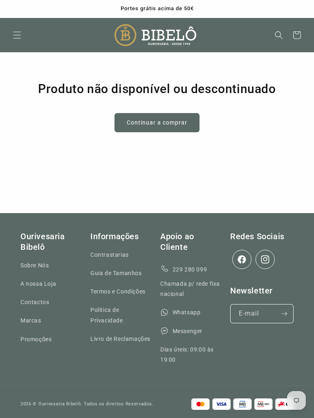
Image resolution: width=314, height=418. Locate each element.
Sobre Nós (34, 265)
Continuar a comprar (157, 122)
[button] (17, 35)
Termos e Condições (118, 291)
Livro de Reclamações (120, 339)
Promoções (36, 339)
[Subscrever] (284, 313)
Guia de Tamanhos (116, 273)
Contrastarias (109, 254)
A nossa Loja (38, 283)
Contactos (34, 302)
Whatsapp (187, 312)
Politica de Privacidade (106, 315)
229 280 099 (190, 269)
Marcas (30, 320)
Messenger (187, 331)
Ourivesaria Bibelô (59, 404)
